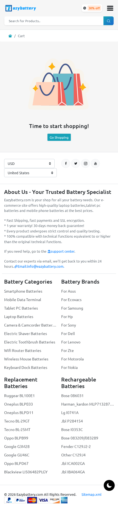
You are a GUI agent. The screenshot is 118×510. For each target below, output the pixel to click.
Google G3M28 (17, 446)
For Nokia (69, 367)
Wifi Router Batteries (22, 350)
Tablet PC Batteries (21, 307)
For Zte (67, 350)
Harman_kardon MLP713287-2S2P (87, 403)
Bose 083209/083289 (79, 437)
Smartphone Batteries (23, 290)
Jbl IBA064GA (73, 471)
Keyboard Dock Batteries (25, 367)
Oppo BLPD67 (16, 463)
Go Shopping (59, 137)
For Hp (67, 316)
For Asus (68, 290)
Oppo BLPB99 (16, 437)
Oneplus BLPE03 (18, 403)
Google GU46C (16, 454)
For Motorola (72, 358)
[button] (110, 8)
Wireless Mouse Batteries (26, 358)
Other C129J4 (73, 454)
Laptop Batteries (18, 316)
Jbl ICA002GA (73, 463)
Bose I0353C (72, 429)
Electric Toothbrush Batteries (29, 341)
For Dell (68, 333)
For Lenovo (70, 341)
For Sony (68, 324)
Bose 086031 (72, 395)
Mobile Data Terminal (22, 299)
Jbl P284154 (72, 420)
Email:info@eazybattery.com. (41, 266)
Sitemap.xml (92, 494)
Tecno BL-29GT (17, 420)
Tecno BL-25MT (17, 429)
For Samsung (72, 307)
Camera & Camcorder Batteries (30, 324)
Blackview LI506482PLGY (25, 471)
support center (62, 251)
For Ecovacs (71, 299)
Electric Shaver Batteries (25, 333)
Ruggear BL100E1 (19, 395)
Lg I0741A (69, 412)
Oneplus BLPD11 (18, 412)
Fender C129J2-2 (76, 446)
